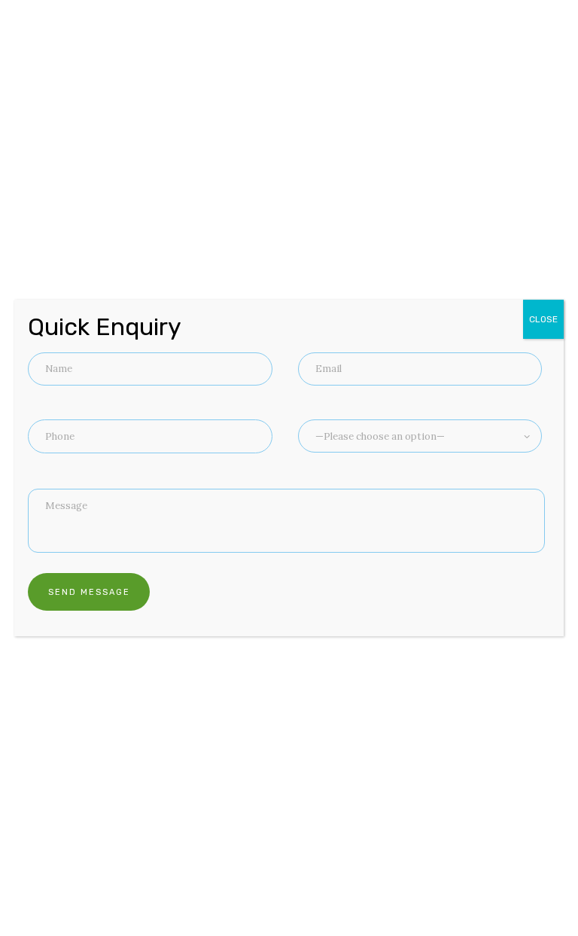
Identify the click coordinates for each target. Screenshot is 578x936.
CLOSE (543, 319)
